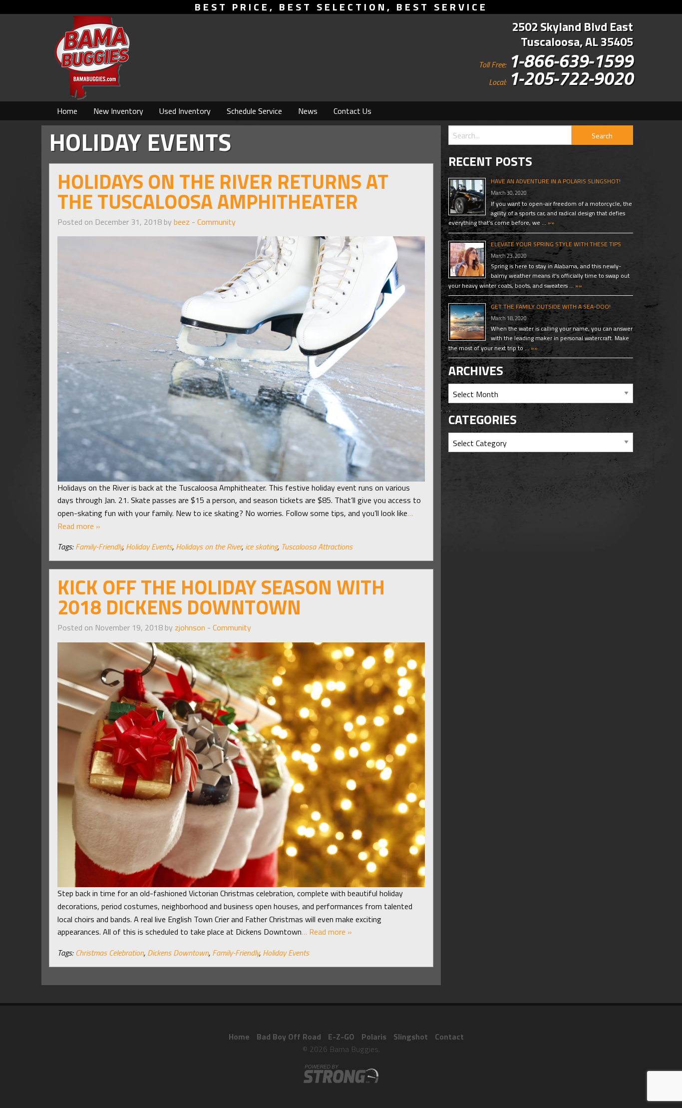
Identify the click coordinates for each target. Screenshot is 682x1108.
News (308, 111)
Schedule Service (254, 111)
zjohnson (190, 627)
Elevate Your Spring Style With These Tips (556, 244)
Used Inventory (185, 111)
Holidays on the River (209, 547)
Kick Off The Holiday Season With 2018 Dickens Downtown (221, 597)
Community (216, 222)
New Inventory (118, 111)
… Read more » (327, 932)
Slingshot (410, 1037)
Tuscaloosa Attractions (316, 547)
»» (550, 222)
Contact (449, 1037)
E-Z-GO (341, 1037)
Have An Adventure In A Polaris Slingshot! (556, 181)
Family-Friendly (98, 547)
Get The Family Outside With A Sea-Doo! (551, 306)
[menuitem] (67, 110)
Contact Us (352, 111)
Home (67, 111)
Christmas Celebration (109, 953)
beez (182, 222)
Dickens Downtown (178, 953)
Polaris (373, 1037)
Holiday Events (149, 547)
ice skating (261, 547)
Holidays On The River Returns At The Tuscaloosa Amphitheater (222, 191)
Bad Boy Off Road (289, 1037)
